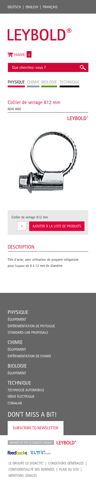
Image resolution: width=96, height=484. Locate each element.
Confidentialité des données (31, 469)
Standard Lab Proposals (28, 332)
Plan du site (69, 469)
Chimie (15, 342)
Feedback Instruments (17, 452)
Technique (19, 383)
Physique (18, 312)
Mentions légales (22, 475)
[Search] (82, 67)
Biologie (17, 366)
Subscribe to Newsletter (35, 427)
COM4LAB (15, 403)
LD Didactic (31, 442)
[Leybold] (40, 16)
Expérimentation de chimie (29, 356)
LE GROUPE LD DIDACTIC (26, 463)
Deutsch (14, 7)
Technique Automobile (26, 390)
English (32, 7)
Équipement (17, 319)
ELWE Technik (40, 452)
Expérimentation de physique (31, 326)
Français (50, 7)
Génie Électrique (21, 396)
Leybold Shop (67, 442)
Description (21, 247)
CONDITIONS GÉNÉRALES (66, 463)
